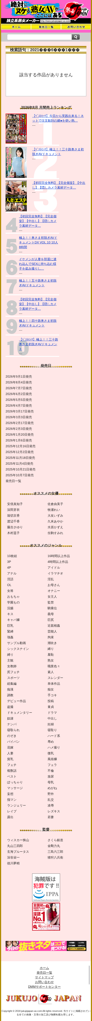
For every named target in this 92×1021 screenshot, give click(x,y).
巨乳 (10, 625)
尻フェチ (13, 672)
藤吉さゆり (15, 527)
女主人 (52, 596)
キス (10, 614)
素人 (51, 672)
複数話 (12, 770)
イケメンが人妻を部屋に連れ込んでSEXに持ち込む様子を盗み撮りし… (37, 263)
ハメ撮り (54, 747)
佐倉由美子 (55, 504)
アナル (12, 573)
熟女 (51, 660)
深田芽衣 (13, 510)
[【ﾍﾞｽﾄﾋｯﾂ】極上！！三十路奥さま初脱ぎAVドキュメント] (16, 177)
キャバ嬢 (13, 620)
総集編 (12, 683)
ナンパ (12, 724)
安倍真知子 (15, 504)
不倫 (51, 770)
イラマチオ (55, 573)
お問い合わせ (44, 982)
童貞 (51, 707)
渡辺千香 (13, 521)
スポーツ (13, 678)
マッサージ (15, 788)
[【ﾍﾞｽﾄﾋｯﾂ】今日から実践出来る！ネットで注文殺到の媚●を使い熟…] (16, 142)
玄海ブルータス (18, 851)
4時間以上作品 (58, 562)
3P (9, 562)
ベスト (12, 776)
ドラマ (52, 712)
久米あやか (55, 521)
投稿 (51, 701)
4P (9, 567)
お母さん (54, 585)
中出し (52, 718)
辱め (51, 741)
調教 (10, 695)
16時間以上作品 (59, 556)
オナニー (54, 591)
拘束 (51, 637)
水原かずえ (55, 527)
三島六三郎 (55, 851)
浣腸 (10, 608)
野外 (51, 794)
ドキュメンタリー (19, 712)
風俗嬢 (52, 759)
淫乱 (51, 579)
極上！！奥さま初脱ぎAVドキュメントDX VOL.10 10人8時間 (38, 242)
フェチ (12, 765)
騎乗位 (52, 608)
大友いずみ (55, 515)
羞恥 (51, 654)
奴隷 (10, 718)
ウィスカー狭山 (18, 840)
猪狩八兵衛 (55, 857)
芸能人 (52, 631)
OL (9, 585)
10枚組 (12, 556)
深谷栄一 (13, 857)
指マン (12, 799)
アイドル (54, 567)
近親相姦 (54, 625)
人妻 (10, 753)
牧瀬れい (54, 510)
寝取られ (13, 730)
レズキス (54, 811)
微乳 (51, 753)
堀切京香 (13, 515)
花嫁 (10, 747)
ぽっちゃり (15, 782)
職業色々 (54, 666)
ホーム (44, 968)
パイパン (13, 741)
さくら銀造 (55, 840)
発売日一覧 (44, 972)
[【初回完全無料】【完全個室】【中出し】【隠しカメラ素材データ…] (16, 210)
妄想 (10, 794)
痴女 (51, 689)
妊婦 (51, 724)
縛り (51, 649)
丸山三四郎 (15, 846)
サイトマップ (44, 977)
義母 (51, 614)
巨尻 (51, 620)
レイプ (12, 811)
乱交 (51, 799)
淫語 (10, 579)
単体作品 (54, 683)
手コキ (52, 695)
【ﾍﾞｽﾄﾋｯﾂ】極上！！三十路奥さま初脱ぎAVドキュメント (38, 344)
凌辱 (51, 805)
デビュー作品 (16, 701)
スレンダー (55, 678)
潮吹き (52, 643)
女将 (10, 591)
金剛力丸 (54, 846)
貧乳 (10, 759)
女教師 (12, 666)
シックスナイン (18, 649)
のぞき (12, 736)
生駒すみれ (55, 533)
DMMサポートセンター (44, 986)
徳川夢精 (13, 863)
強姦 (10, 637)
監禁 (51, 602)
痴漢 (10, 689)
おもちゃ (13, 596)
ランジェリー (16, 805)
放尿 (51, 776)
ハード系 (54, 736)
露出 (10, 817)
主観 (10, 660)
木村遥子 (13, 533)
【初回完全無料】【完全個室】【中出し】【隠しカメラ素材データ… (37, 220)
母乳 (51, 782)
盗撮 (10, 707)
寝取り (52, 730)
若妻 (51, 817)
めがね (52, 788)
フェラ (52, 765)
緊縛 (10, 631)
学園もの (13, 602)
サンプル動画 (16, 643)
